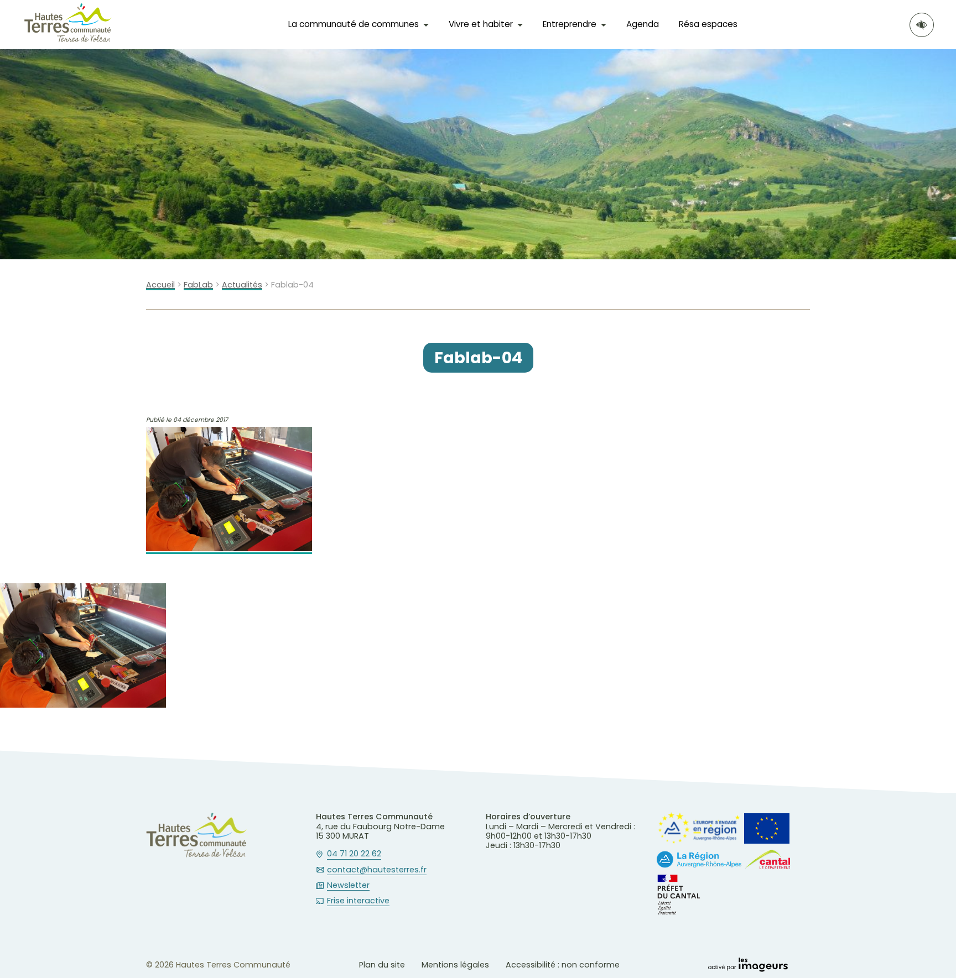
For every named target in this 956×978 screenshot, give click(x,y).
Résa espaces (708, 24)
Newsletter (348, 886)
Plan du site (382, 964)
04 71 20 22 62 (354, 854)
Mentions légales (455, 964)
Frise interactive (358, 901)
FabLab (198, 285)
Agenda (642, 24)
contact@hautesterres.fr (377, 870)
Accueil (160, 285)
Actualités (242, 285)
